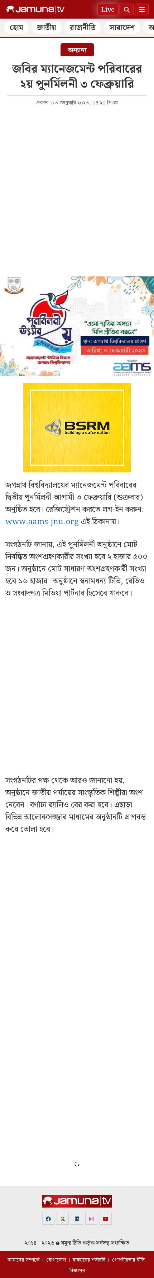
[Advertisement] (77, 190)
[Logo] (35, 10)
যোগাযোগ (56, 1260)
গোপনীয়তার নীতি (128, 1260)
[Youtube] (106, 1219)
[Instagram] (91, 1219)
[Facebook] (48, 1219)
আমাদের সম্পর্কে (23, 1260)
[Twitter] (63, 1219)
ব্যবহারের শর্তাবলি (89, 1260)
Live (108, 10)
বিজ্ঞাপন (77, 1270)
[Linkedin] (77, 1219)
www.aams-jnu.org (42, 522)
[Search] (127, 9)
